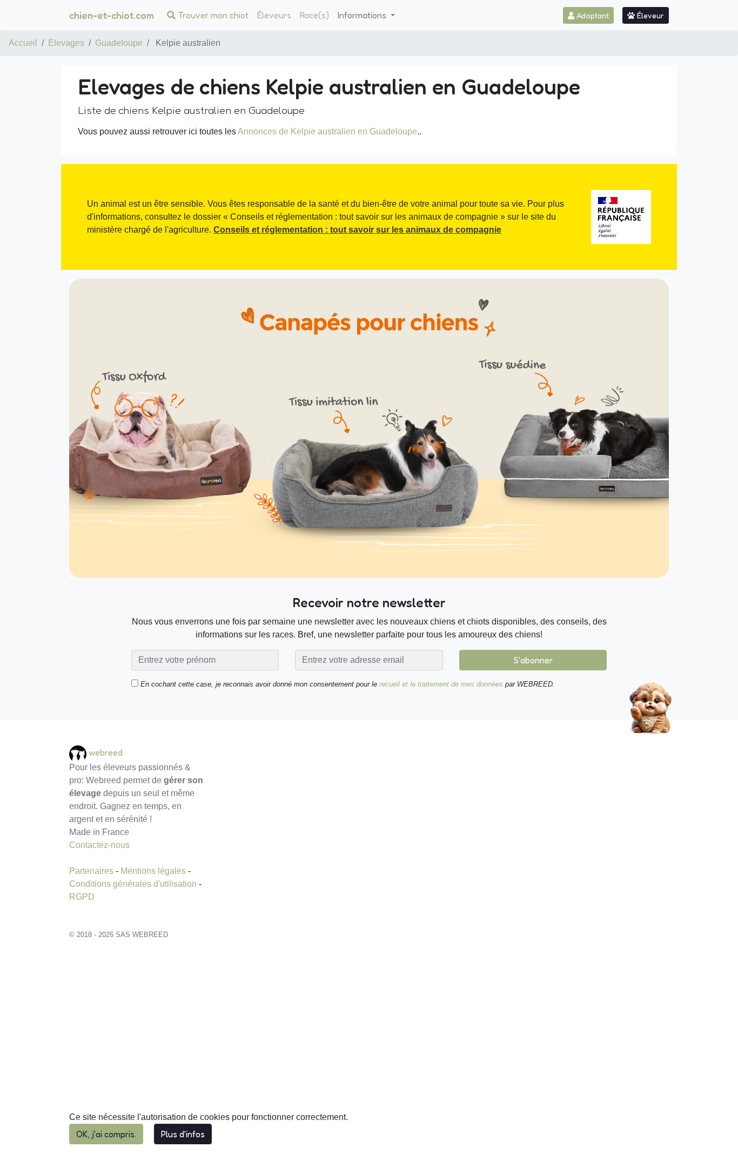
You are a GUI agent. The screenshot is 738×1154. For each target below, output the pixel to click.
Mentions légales (154, 870)
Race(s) (314, 15)
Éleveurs (274, 15)
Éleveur (649, 15)
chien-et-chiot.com (111, 15)
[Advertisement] (369, 1052)
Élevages (66, 42)
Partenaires (92, 870)
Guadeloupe (119, 42)
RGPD (82, 896)
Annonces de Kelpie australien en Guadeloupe (327, 131)
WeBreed (106, 752)
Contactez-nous (99, 845)
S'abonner (533, 660)
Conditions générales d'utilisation (134, 883)
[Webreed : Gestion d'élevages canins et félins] (79, 752)
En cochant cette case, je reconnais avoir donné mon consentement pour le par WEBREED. (346, 684)
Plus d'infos (183, 1134)
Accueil (23, 42)
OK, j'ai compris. (106, 1134)
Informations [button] (363, 15)
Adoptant (591, 15)
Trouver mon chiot (212, 15)
